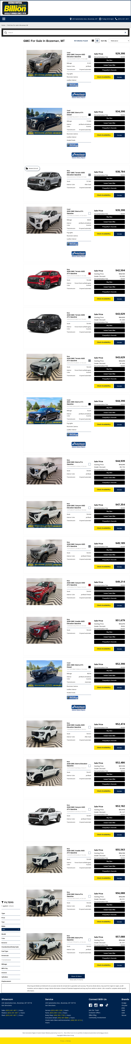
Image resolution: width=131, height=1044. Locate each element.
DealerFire (60, 1033)
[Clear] (11, 906)
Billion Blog (92, 1015)
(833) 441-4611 (11, 1010)
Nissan (124, 1015)
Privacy (62, 1041)
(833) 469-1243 (56, 1010)
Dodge (124, 1003)
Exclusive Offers (94, 1013)
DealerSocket (74, 1033)
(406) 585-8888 (63, 1018)
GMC (123, 1013)
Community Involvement (97, 1018)
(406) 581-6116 (76, 1020)
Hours (21, 1010)
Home (4, 25)
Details (119, 77)
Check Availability (104, 77)
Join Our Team (94, 1010)
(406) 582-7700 (59, 1015)
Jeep (123, 1008)
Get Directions (7, 1005)
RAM (123, 1010)
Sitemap (68, 1041)
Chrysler (124, 1005)
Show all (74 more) (76, 980)
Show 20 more (76, 976)
